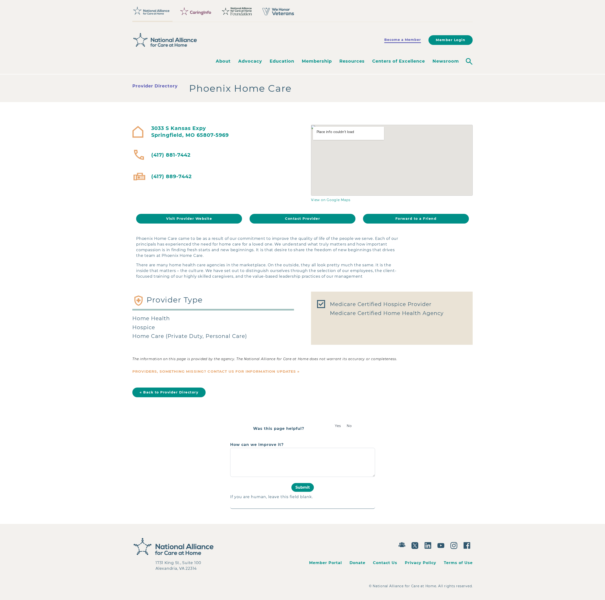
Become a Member (402, 40)
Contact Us (385, 563)
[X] (416, 545)
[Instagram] (455, 545)
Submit (302, 487)
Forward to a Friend (416, 218)
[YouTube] (442, 545)
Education (282, 61)
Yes (338, 426)
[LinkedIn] (429, 545)
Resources (352, 61)
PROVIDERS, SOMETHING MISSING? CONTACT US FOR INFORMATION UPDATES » (216, 371)
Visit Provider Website (189, 218)
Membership (317, 61)
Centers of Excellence (398, 61)
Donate (357, 563)
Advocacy (250, 61)
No (349, 426)
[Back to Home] (165, 39)
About (223, 61)
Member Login (450, 40)
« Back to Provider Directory (169, 392)
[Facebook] (468, 545)
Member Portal (325, 563)
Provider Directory (155, 86)
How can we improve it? (257, 445)
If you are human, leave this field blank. (271, 497)
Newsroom (445, 61)
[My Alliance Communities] (403, 544)
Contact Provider (302, 218)
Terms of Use (458, 563)
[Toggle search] (469, 61)
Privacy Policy (420, 563)
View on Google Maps (330, 200)
